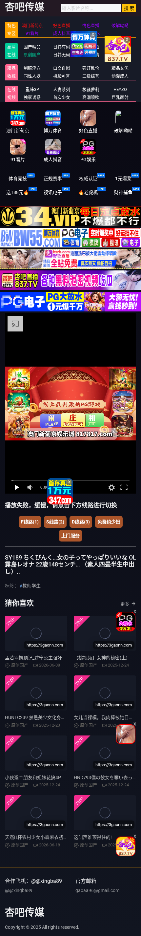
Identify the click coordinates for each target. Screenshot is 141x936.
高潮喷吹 (90, 97)
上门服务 (70, 535)
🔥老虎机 (88, 192)
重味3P (32, 89)
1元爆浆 (123, 178)
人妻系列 (61, 89)
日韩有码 (61, 46)
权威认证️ (88, 178)
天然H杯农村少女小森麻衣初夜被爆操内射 (48, 837)
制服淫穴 (32, 68)
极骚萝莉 (90, 89)
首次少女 (61, 97)
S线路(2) (55, 521)
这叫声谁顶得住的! (93, 837)
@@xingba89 (18, 890)
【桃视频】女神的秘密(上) (101, 657)
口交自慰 (61, 68)
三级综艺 (90, 76)
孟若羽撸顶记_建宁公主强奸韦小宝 (40, 657)
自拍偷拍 (90, 46)
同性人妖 (32, 76)
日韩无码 (61, 54)
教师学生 (31, 585)
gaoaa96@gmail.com (97, 890)
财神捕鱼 (123, 192)
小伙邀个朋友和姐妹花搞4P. (33, 777)
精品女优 (120, 68)
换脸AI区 (61, 76)
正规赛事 (53, 178)
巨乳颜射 (120, 97)
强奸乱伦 (90, 68)
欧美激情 (90, 54)
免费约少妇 (108, 521)
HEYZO (120, 89)
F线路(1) (30, 521)
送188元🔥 (17, 192)
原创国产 (32, 54)
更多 (125, 603)
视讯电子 (53, 192)
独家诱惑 (32, 97)
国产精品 (32, 46)
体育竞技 (18, 178)
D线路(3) (81, 521)
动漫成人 (120, 76)
